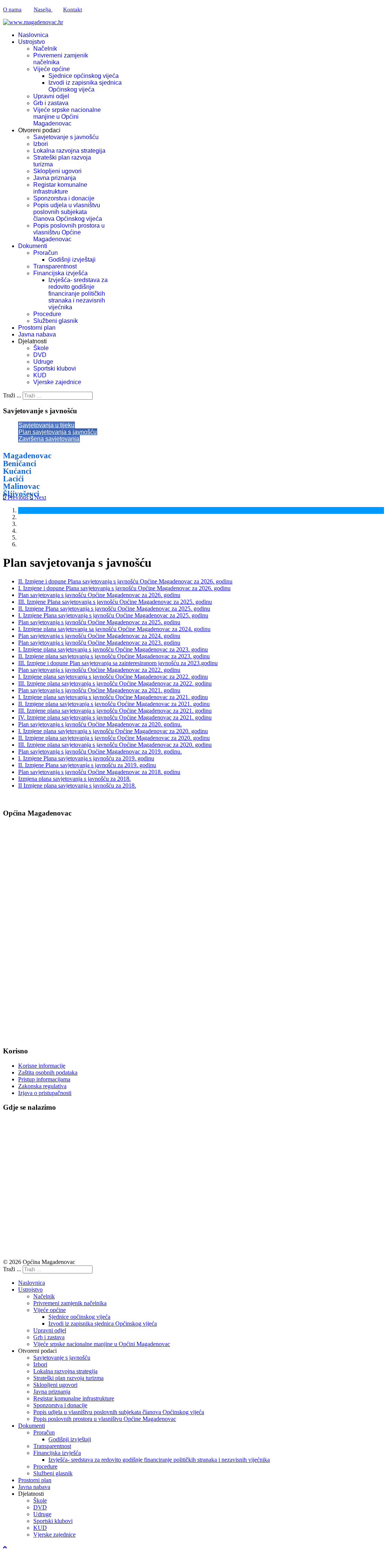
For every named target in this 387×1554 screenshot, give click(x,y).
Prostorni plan (37, 327)
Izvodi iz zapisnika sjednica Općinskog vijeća (85, 86)
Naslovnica (33, 35)
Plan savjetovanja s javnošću (58, 432)
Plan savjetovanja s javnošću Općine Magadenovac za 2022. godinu (99, 670)
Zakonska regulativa (42, 1086)
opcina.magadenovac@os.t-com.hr (61, 888)
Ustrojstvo (31, 42)
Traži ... (12, 395)
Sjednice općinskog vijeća (83, 76)
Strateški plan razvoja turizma (68, 1378)
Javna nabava (37, 334)
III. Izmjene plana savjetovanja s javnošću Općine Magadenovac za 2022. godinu (115, 683)
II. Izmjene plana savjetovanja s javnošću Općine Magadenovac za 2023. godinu (114, 656)
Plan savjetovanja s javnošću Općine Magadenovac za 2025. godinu (99, 622)
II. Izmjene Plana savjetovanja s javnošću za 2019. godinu (87, 765)
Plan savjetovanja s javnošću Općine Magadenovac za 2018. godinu (99, 772)
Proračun (45, 253)
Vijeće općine (51, 69)
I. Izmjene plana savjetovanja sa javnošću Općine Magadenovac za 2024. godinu (114, 629)
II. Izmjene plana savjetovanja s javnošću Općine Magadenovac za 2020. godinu (114, 738)
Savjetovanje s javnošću (66, 137)
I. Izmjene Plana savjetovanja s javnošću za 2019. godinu (86, 758)
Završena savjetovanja (49, 439)
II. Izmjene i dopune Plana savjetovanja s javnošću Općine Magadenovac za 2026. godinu (125, 581)
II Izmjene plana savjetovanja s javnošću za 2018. (77, 785)
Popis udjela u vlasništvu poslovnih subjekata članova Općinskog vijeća (67, 212)
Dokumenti (32, 246)
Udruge (43, 361)
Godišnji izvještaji (72, 259)
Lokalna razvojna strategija (69, 150)
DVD (39, 355)
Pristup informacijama (44, 1079)
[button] (16, 497)
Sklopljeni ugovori (57, 171)
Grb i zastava (50, 103)
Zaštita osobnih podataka (47, 1072)
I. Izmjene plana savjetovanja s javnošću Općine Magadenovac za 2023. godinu (113, 649)
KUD (39, 375)
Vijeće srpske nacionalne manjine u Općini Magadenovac (67, 117)
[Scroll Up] (5, 1547)
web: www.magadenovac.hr (37, 970)
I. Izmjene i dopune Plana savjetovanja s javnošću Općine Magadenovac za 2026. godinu (124, 588)
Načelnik (45, 48)
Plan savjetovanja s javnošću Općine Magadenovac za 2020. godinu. (100, 724)
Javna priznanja (54, 178)
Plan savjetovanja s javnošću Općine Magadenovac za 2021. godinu (99, 690)
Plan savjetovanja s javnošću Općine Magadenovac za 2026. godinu (99, 595)
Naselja (43, 9)
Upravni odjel (51, 96)
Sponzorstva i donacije (63, 198)
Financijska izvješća (60, 273)
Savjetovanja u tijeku (46, 425)
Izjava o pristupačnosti (44, 1093)
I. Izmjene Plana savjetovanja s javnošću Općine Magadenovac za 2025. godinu (113, 615)
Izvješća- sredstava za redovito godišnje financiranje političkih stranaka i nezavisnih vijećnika (78, 293)
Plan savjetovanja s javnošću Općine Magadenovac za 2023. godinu (99, 642)
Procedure (47, 314)
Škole (41, 348)
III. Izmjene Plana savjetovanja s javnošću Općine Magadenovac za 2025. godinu (115, 602)
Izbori (40, 144)
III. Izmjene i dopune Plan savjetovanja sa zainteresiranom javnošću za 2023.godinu (118, 663)
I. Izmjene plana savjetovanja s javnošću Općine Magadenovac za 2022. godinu (113, 676)
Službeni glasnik (55, 321)
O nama (12, 9)
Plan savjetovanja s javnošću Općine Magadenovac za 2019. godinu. (100, 751)
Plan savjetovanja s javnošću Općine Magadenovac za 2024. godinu (99, 636)
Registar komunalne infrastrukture (60, 188)
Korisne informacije (41, 1065)
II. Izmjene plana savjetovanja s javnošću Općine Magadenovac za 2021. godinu (114, 704)
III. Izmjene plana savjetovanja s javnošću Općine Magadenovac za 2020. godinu (115, 744)
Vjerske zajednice (57, 382)
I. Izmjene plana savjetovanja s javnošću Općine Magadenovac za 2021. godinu (113, 697)
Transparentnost (55, 266)
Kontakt (72, 9)
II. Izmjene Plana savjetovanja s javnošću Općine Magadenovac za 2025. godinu (114, 608)
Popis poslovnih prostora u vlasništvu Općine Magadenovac (69, 232)
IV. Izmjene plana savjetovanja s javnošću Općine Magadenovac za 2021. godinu (115, 717)
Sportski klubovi (54, 368)
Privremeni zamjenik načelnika (70, 1303)
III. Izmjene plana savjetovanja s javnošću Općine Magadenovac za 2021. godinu (115, 710)
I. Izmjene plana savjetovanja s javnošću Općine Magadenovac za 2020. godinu (113, 731)
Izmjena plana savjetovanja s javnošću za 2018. (74, 778)
